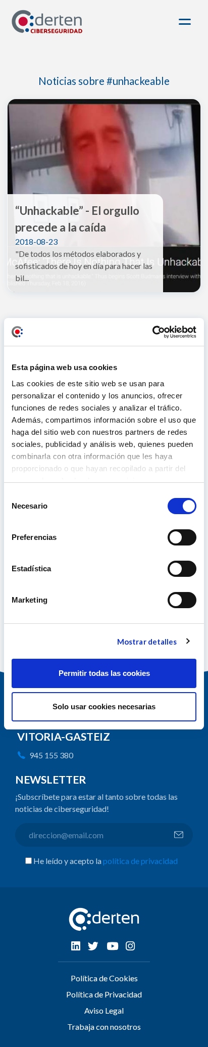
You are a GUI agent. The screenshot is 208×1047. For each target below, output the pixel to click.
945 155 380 (51, 755)
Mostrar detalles (147, 641)
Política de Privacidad (104, 994)
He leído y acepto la (105, 861)
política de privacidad (140, 861)
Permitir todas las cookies (104, 673)
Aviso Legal (104, 1010)
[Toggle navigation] (186, 21)
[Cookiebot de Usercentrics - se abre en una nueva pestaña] (152, 332)
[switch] (182, 537)
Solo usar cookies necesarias (104, 706)
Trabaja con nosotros (104, 1026)
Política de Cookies (104, 978)
